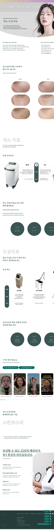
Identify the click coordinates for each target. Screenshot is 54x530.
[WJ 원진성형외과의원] (7, 514)
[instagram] (52, 513)
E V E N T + (28, 1)
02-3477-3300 (23, 521)
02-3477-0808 (22, 523)
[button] (32, 473)
